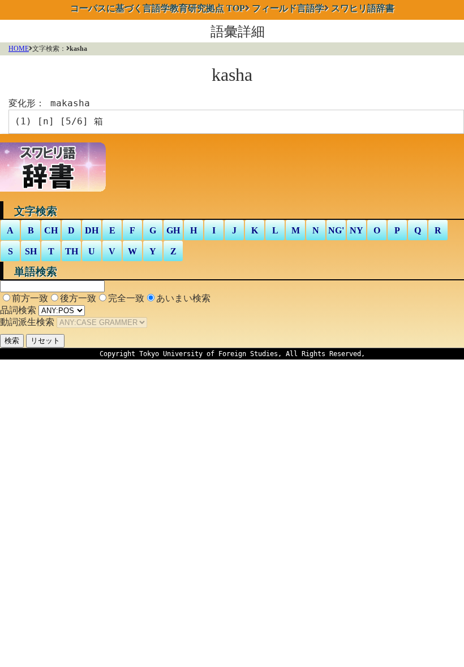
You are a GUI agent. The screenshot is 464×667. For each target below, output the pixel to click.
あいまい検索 (183, 298)
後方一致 (78, 298)
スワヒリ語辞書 (362, 8)
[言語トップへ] (55, 193)
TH (71, 251)
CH (51, 230)
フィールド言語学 (288, 8)
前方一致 (30, 298)
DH (91, 230)
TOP (157, 8)
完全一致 (126, 298)
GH (173, 230)
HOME (18, 49)
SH (31, 251)
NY (356, 230)
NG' (336, 230)
